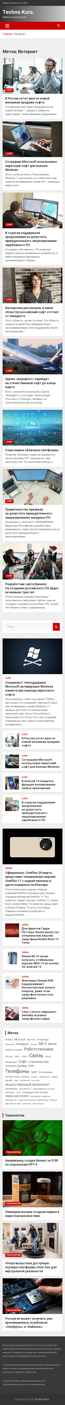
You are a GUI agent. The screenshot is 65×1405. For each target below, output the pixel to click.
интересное (25, 1080)
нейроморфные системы (44, 1089)
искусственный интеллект (27, 1084)
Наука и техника (14, 1049)
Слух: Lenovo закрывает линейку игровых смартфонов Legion (39, 1015)
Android (9, 1039)
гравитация (44, 1077)
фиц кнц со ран (13, 1103)
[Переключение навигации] (7, 26)
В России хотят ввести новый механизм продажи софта (41, 742)
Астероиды (43, 1039)
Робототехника (38, 1049)
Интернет (22, 1044)
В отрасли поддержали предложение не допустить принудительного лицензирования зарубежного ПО (38, 811)
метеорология (25, 1089)
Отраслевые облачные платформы (32, 450)
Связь (8, 868)
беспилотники (12, 1077)
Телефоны (17, 1071)
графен (54, 1077)
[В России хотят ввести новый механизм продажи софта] (32, 76)
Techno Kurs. (18, 12)
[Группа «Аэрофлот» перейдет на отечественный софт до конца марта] (32, 356)
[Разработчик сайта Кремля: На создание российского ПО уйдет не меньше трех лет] (32, 561)
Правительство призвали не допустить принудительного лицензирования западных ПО (28, 513)
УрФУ (34, 1072)
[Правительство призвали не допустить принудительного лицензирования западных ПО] (32, 487)
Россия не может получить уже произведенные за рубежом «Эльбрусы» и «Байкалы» (29, 1322)
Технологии (14, 1115)
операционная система (35, 1092)
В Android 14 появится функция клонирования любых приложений (38, 784)
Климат (34, 1044)
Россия (9, 1056)
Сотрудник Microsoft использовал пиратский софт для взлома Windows (31, 166)
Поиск (56, 627)
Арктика (31, 1039)
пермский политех (17, 1096)
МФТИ (52, 1044)
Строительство (38, 1061)
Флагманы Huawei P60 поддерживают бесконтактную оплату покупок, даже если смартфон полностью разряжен (38, 989)
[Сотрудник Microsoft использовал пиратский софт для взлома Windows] (32, 139)
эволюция (26, 1104)
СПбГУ (17, 1057)
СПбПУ (24, 1057)
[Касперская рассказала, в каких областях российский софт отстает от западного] (32, 285)
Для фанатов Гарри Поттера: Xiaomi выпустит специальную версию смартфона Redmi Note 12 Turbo (40, 935)
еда (16, 1080)
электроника (38, 1104)
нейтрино (10, 1092)
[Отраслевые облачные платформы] (32, 428)
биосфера (25, 1077)
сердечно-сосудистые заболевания (33, 1100)
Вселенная (10, 1044)
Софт (9, 90)
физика (53, 1100)
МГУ (42, 1044)
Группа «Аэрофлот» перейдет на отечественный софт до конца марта (30, 383)
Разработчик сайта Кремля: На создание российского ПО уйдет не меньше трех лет (32, 588)
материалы (11, 1088)
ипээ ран (36, 1080)
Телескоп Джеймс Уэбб (19, 1065)
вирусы (34, 1077)
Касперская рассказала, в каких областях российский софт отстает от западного (32, 312)
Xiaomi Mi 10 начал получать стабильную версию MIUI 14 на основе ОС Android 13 (40, 961)
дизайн (9, 1080)
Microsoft (19, 1039)
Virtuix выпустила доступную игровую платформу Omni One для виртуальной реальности (31, 1267)
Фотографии (46, 1072)
